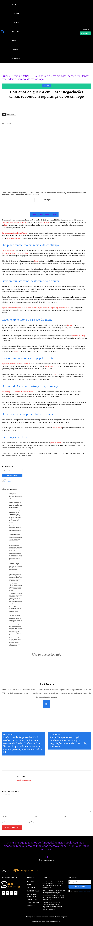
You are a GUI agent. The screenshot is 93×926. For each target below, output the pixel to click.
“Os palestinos (57, 428)
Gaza (5, 225)
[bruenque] (37, 200)
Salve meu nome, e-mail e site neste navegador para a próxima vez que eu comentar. (29, 822)
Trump (36, 261)
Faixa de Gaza (44, 222)
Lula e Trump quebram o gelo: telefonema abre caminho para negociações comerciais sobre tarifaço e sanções (69, 742)
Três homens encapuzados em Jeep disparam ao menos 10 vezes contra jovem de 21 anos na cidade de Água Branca (15, 556)
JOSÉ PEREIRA (11, 114)
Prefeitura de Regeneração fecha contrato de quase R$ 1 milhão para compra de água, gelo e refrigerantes (53, 884)
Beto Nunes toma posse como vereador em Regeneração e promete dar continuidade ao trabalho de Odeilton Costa (15, 618)
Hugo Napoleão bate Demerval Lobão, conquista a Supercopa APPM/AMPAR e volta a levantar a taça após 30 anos (15, 587)
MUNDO (27, 76)
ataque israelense (50, 366)
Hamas (69, 325)
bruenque (47, 200)
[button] (45, 31)
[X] (11, 893)
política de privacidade (10, 480)
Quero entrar (12, 475)
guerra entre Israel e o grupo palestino (14, 222)
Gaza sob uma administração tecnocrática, (15, 253)
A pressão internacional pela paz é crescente (16, 363)
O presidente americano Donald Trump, (14, 233)
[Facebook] (3, 893)
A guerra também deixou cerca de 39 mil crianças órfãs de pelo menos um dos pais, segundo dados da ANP (36, 308)
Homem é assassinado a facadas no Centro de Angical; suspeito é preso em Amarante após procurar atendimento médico (15, 537)
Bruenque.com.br (12, 76)
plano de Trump (55, 443)
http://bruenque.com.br (24, 780)
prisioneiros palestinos (14, 238)
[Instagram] (46, 704)
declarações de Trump (78, 336)
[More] (83, 104)
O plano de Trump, (8, 250)
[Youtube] (15, 893)
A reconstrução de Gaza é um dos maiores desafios (18, 392)
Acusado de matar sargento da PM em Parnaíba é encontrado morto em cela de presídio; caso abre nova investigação (15, 547)
